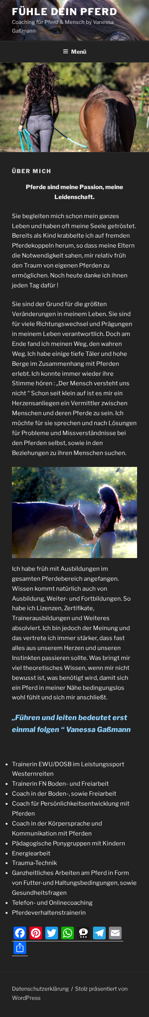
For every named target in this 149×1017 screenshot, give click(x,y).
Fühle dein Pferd (65, 12)
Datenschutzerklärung (40, 988)
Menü (78, 51)
